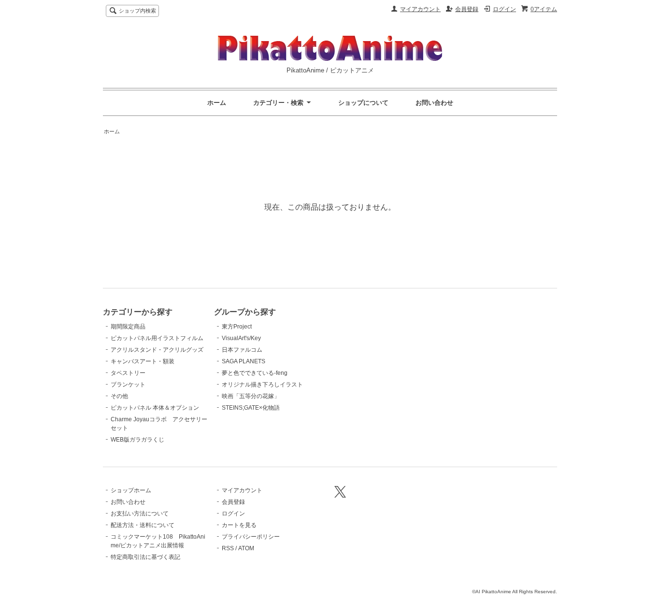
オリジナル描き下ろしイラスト (262, 384)
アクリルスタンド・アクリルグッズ (157, 349)
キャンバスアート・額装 (142, 361)
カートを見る (239, 525)
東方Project (237, 326)
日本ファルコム (242, 349)
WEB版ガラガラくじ (137, 439)
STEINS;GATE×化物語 (251, 407)
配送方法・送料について (142, 525)
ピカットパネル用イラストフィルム (157, 338)
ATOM (246, 548)
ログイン (504, 9)
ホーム (216, 102)
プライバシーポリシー (251, 536)
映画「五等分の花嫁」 (251, 396)
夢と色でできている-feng (254, 373)
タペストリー (128, 373)
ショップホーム (131, 490)
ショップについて (363, 102)
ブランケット (128, 384)
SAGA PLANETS (243, 361)
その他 (119, 396)
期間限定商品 (128, 326)
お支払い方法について (140, 513)
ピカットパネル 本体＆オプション (155, 407)
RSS (228, 548)
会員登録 (466, 9)
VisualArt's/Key (241, 338)
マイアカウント (420, 9)
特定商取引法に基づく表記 (145, 557)
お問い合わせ (434, 102)
